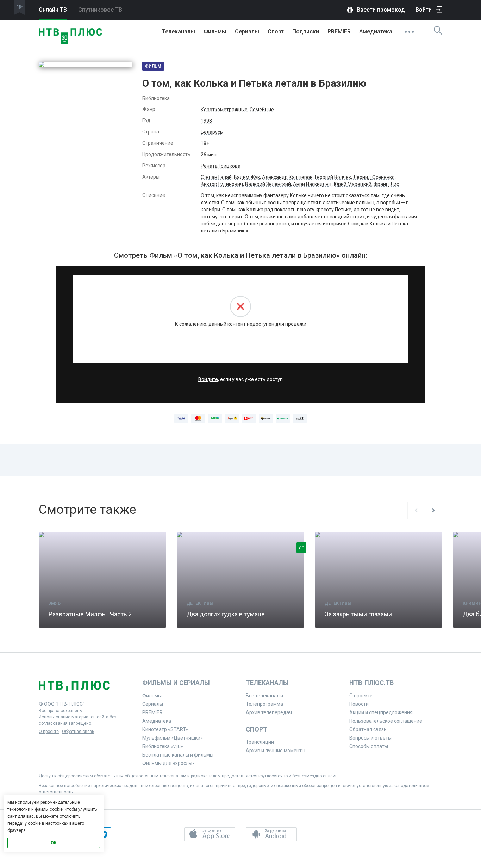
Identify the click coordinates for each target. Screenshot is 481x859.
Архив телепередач (269, 712)
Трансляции (260, 742)
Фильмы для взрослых (168, 763)
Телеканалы (178, 31)
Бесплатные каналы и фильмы (177, 755)
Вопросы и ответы (370, 738)
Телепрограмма (264, 704)
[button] (209, 834)
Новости (359, 704)
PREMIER (339, 31)
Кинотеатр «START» (165, 729)
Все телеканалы (264, 695)
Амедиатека (375, 31)
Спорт (276, 31)
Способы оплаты (368, 746)
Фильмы (215, 31)
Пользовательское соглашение (385, 721)
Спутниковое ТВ (100, 9)
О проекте (49, 731)
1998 (206, 121)
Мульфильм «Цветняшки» (172, 738)
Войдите (208, 379)
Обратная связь (78, 731)
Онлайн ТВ (53, 9)
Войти (424, 9)
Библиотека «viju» (162, 746)
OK (54, 842)
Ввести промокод (381, 9)
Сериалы (247, 31)
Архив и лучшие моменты (275, 750)
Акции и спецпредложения (381, 712)
